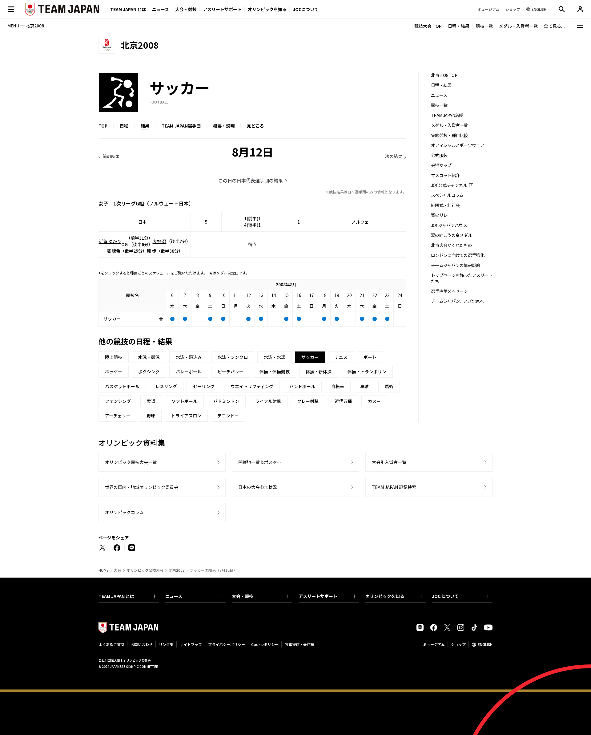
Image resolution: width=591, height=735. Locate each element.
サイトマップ (191, 644)
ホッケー (113, 371)
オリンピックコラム (124, 512)
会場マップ (441, 165)
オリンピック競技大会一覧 (131, 462)
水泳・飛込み (189, 357)
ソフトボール (184, 401)
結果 (145, 126)
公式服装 (439, 155)
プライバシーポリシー (226, 644)
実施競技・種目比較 (449, 135)
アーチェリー (118, 415)
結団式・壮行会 (445, 205)
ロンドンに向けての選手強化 (457, 255)
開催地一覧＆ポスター (259, 462)
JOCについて (306, 9)
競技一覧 (484, 26)
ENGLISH (485, 644)
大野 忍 (160, 241)
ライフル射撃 (268, 401)
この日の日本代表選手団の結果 (250, 180)
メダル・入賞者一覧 (518, 26)
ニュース (160, 9)
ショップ (458, 644)
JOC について (445, 596)
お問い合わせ (142, 644)
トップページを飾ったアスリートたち (461, 278)
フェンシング (118, 401)
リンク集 (166, 644)
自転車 (337, 386)
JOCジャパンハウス (449, 225)
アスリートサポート (222, 9)
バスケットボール (122, 386)
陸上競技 (113, 357)
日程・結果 (458, 26)
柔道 (151, 401)
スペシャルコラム (447, 195)
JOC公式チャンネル (449, 185)
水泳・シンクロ (233, 357)
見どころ (255, 126)
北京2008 (177, 570)
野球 (151, 415)
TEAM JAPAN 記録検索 (394, 487)
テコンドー (228, 415)
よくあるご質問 (111, 644)
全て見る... (554, 26)
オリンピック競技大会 (145, 570)
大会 (117, 570)
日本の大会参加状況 (257, 487)
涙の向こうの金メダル (451, 235)
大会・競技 (242, 596)
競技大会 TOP (428, 26)
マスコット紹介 (445, 175)
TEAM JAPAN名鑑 (447, 115)
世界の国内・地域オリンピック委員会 (141, 487)
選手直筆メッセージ (449, 291)
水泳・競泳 (149, 357)
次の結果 (393, 156)
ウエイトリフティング (252, 386)
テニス (341, 357)
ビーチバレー (230, 371)
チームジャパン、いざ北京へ (457, 301)
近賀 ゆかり (110, 241)
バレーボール (189, 371)
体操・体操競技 (274, 371)
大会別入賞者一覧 (389, 462)
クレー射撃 (308, 401)
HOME (103, 570)
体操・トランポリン (367, 371)
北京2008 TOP (444, 75)
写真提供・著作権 (299, 644)
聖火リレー (441, 215)
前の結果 (111, 156)
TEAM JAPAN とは (116, 596)
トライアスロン (186, 415)
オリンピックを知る (267, 9)
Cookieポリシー (265, 644)
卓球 (364, 386)
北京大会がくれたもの (451, 245)
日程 (124, 126)
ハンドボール (302, 386)
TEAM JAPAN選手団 (181, 126)
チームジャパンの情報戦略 (455, 265)
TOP (102, 126)
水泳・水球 (274, 357)
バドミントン (226, 401)
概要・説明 (224, 126)
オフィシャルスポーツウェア (457, 145)
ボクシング (149, 371)
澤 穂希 (113, 251)
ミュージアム (434, 644)
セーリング (204, 386)
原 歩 (151, 251)
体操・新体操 (319, 371)
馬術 (389, 386)
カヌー (374, 401)
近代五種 (343, 401)
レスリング (166, 386)
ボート (370, 357)
